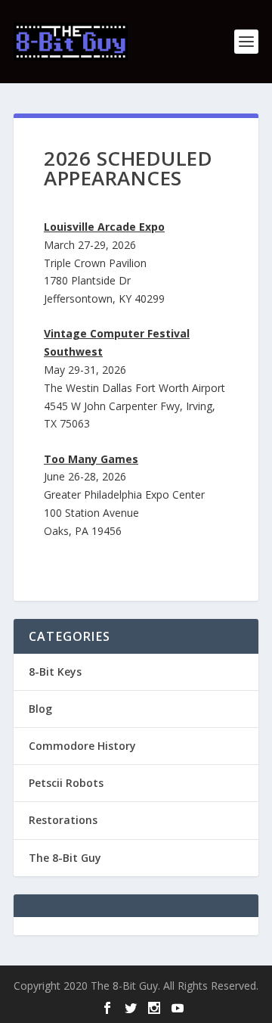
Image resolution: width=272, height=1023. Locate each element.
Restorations (63, 820)
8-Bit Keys (55, 671)
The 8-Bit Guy (65, 857)
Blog (40, 708)
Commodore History (82, 745)
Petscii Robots (66, 783)
